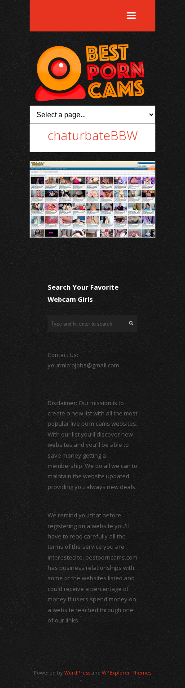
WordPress (77, 672)
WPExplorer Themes (126, 672)
